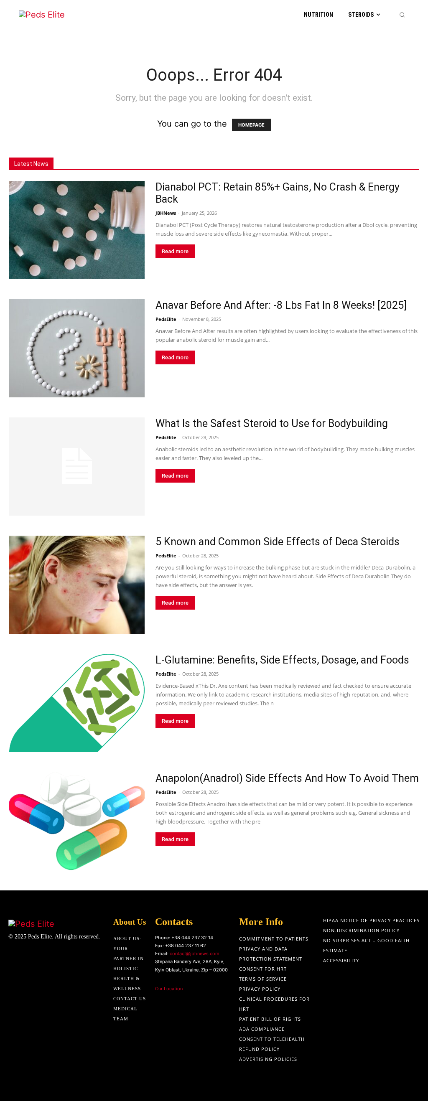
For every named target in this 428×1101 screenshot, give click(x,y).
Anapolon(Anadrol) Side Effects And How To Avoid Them (287, 778)
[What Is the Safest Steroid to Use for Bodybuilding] (77, 466)
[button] (402, 15)
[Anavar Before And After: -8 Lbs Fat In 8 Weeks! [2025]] (77, 348)
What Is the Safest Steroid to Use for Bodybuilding (271, 423)
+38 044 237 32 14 (192, 938)
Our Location (169, 989)
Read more (175, 251)
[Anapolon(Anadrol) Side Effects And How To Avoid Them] (77, 821)
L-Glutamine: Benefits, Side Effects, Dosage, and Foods (282, 660)
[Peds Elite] (53, 14)
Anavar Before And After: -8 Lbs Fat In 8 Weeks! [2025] (281, 305)
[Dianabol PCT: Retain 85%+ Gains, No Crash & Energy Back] (77, 230)
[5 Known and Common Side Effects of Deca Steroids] (77, 585)
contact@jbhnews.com (194, 953)
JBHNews (165, 213)
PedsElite (165, 319)
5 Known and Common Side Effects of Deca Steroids (277, 542)
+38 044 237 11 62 (185, 945)
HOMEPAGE (251, 125)
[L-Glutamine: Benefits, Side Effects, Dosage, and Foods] (77, 703)
